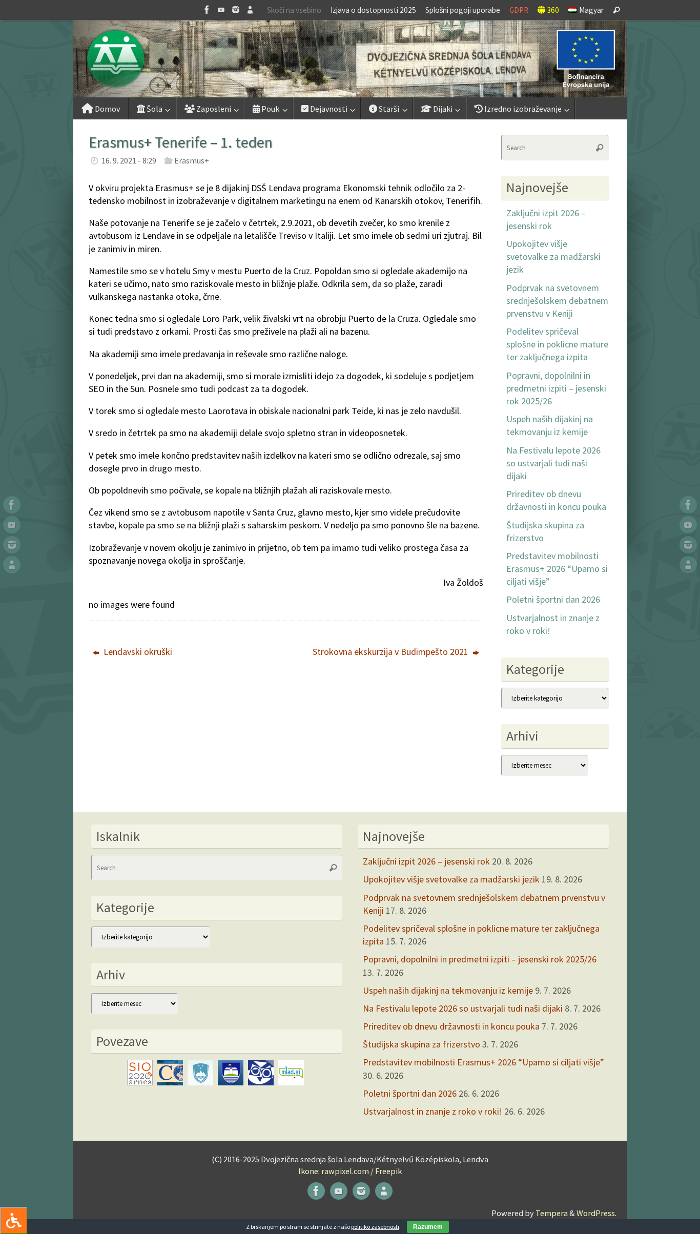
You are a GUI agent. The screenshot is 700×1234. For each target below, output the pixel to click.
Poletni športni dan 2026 (553, 599)
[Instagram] (236, 10)
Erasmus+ (191, 160)
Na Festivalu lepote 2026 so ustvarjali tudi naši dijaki (553, 463)
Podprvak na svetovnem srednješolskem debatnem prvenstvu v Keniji (557, 300)
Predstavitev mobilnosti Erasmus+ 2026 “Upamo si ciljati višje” (557, 568)
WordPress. (596, 1213)
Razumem (428, 1226)
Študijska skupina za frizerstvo (421, 1044)
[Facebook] (207, 10)
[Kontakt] (250, 10)
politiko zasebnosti (375, 1226)
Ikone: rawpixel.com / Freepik (350, 1171)
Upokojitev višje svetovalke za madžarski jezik (553, 256)
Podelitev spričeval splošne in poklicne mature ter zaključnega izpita (557, 344)
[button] (350, 58)
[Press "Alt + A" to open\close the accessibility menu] (13, 1220)
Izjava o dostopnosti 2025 (373, 10)
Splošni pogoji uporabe (462, 10)
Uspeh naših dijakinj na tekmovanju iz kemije (448, 990)
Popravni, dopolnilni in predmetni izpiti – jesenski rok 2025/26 (556, 388)
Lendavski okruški (136, 651)
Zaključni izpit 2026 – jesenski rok (426, 861)
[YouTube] (221, 10)
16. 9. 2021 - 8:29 (128, 160)
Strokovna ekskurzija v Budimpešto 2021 (391, 651)
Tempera (552, 1213)
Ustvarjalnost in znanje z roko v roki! (432, 1111)
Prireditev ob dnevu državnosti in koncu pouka (451, 1026)
